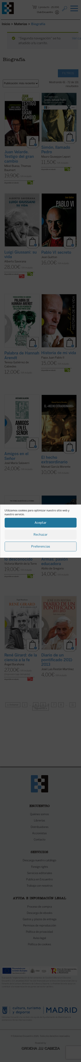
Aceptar (40, 523)
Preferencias (40, 546)
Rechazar (40, 535)
